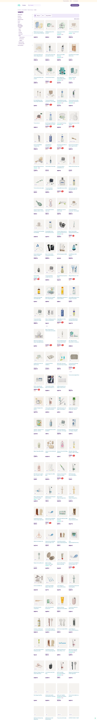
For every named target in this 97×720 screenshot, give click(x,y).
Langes (20, 30)
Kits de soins (21, 38)
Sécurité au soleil (21, 43)
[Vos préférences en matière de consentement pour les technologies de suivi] (95, 718)
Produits (24, 5)
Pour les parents (20, 45)
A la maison (20, 17)
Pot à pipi (20, 32)
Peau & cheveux (21, 42)
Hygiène (20, 40)
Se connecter (76, 0)
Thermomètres (22, 37)
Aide (70, 0)
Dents (20, 29)
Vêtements (20, 24)
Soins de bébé (20, 25)
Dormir (19, 21)
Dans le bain (21, 33)
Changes (20, 27)
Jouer (19, 22)
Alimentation (20, 14)
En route (19, 16)
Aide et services (20, 19)
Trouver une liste (66, 0)
